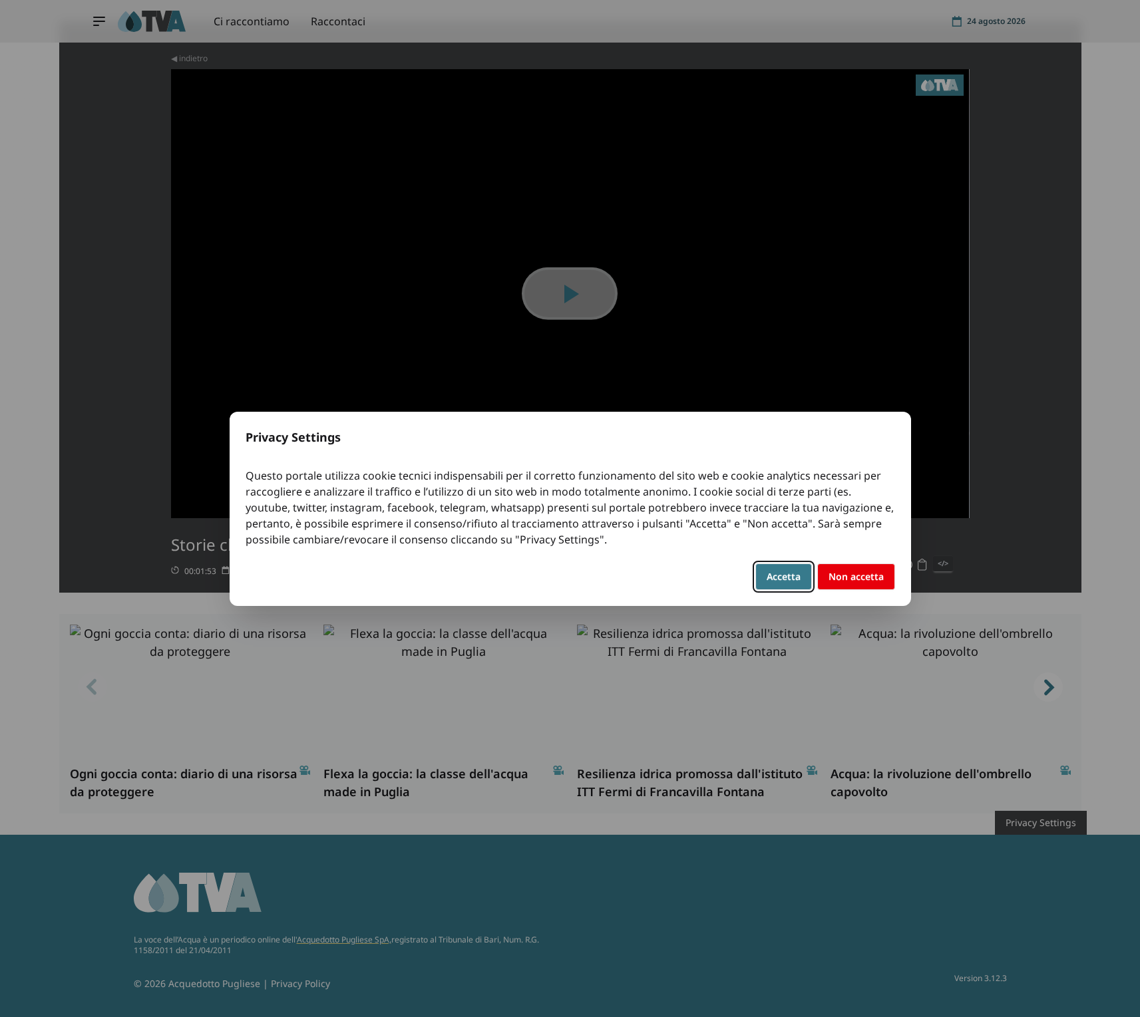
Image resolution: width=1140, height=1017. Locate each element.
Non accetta (856, 576)
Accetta (784, 576)
